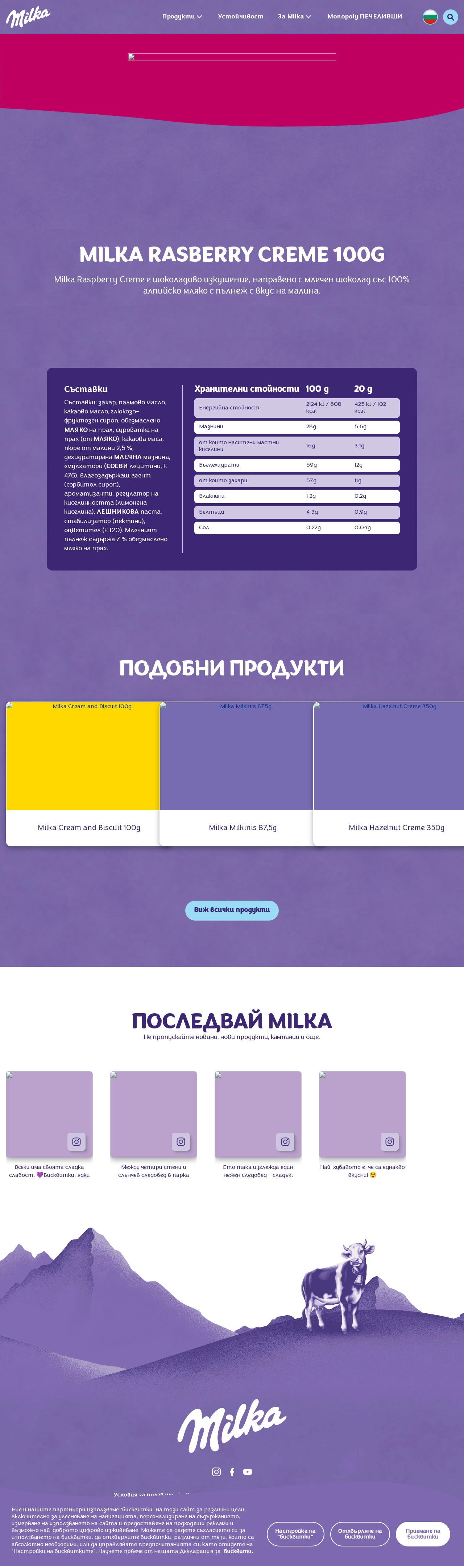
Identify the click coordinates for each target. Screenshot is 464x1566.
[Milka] (28, 17)
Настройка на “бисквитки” (295, 1534)
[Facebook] (232, 1472)
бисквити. (238, 1551)
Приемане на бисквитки (423, 1534)
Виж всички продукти (232, 910)
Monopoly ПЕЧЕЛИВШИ (364, 17)
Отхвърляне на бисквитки (360, 1534)
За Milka (291, 17)
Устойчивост (241, 17)
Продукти (178, 17)
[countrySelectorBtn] (430, 17)
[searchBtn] (450, 17)
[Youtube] (247, 1472)
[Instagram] (216, 1472)
